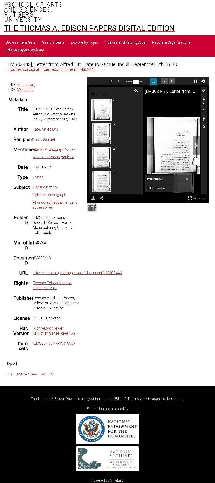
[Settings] (203, 81)
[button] (138, 92)
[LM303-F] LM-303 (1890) (54, 343)
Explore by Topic (84, 42)
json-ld (21, 373)
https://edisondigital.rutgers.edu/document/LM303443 (51, 69)
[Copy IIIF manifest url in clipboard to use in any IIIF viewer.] (92, 207)
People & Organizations (171, 42)
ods (34, 373)
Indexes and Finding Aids (125, 42)
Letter (38, 177)
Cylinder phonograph (49, 194)
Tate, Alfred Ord (45, 129)
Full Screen (200, 197)
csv (9, 373)
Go (153, 81)
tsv (43, 373)
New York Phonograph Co (53, 157)
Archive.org (26, 84)
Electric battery (45, 187)
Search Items (53, 42)
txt (52, 373)
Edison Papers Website (25, 50)
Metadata (25, 89)
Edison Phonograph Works (54, 149)
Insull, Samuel (44, 139)
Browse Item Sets (21, 42)
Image (129, 81)
